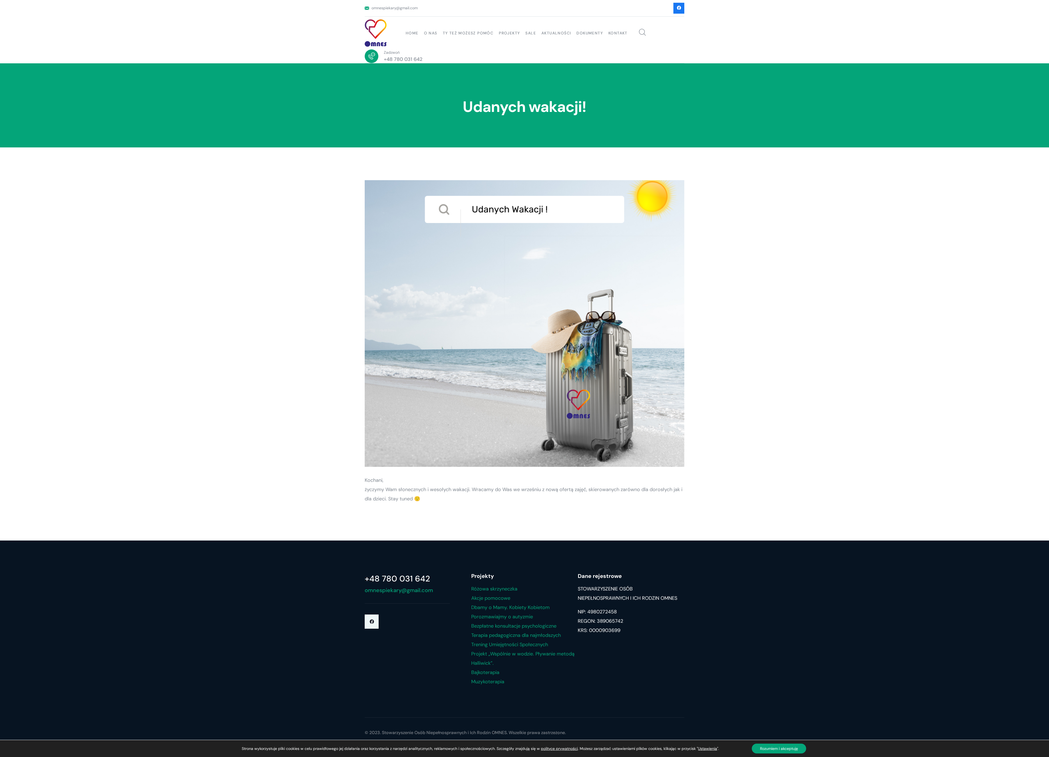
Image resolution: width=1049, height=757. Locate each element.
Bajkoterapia (485, 672)
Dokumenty (589, 33)
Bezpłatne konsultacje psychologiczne (513, 626)
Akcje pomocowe (490, 598)
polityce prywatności (559, 748)
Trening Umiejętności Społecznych (509, 644)
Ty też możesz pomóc (468, 33)
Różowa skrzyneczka (494, 589)
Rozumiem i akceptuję (779, 748)
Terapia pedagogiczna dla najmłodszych (516, 635)
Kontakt (617, 33)
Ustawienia (707, 748)
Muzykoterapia (487, 681)
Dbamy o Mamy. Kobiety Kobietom (510, 607)
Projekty (509, 33)
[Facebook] (372, 621)
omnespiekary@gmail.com (395, 7)
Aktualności (556, 33)
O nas (430, 33)
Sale (530, 33)
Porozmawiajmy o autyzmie (502, 616)
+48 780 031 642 (403, 59)
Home (412, 33)
